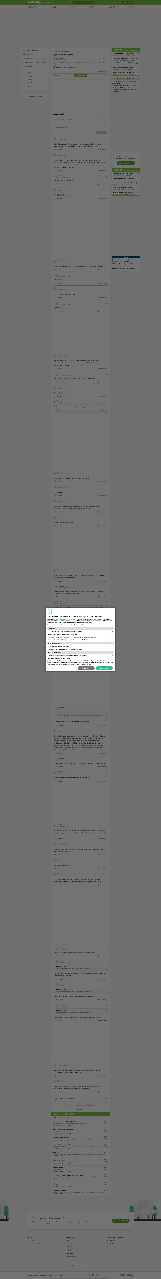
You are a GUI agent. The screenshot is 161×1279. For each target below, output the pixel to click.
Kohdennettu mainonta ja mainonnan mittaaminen (62, 634)
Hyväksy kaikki (104, 668)
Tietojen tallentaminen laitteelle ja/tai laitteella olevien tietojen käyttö (68, 640)
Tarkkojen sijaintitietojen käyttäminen (59, 646)
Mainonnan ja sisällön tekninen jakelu (59, 658)
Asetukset (86, 668)
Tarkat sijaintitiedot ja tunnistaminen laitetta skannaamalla (65, 631)
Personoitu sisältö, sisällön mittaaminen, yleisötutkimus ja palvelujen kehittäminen (72, 637)
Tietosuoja (50, 668)
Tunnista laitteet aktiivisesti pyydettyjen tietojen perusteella (65, 649)
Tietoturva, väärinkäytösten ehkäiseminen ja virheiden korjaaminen (67, 655)
